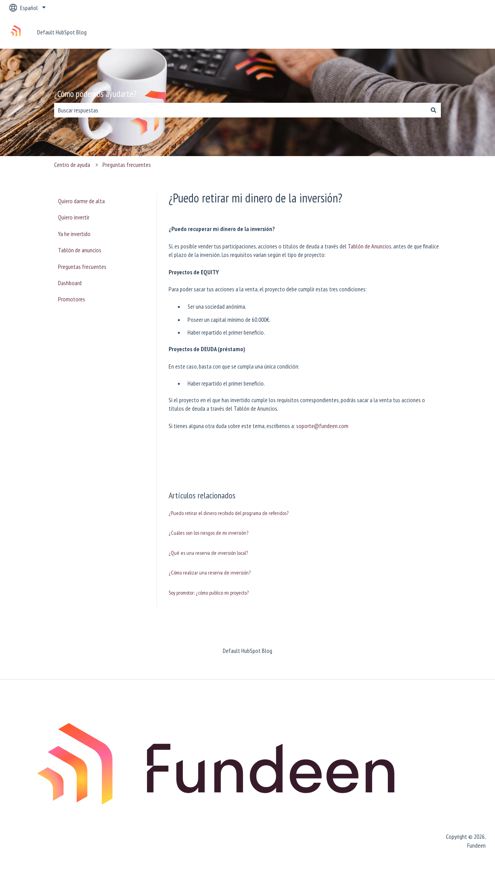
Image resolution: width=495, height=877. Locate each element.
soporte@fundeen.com (322, 426)
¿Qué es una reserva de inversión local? (208, 552)
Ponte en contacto (456, 32)
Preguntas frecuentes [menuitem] (82, 266)
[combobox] (240, 110)
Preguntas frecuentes (126, 164)
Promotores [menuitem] (71, 299)
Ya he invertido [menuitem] (74, 234)
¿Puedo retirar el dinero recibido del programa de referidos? (228, 513)
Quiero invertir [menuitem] (73, 217)
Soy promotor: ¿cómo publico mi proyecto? (209, 592)
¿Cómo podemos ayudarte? (95, 93)
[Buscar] (433, 110)
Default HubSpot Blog (62, 32)
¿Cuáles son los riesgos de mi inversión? (208, 532)
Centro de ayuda (72, 164)
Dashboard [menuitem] (70, 283)
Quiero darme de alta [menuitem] (81, 201)
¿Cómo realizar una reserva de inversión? (210, 572)
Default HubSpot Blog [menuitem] (247, 650)
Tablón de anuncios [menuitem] (79, 250)
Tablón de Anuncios (369, 246)
